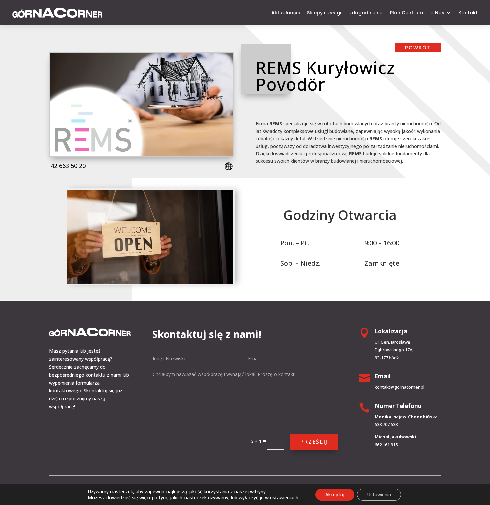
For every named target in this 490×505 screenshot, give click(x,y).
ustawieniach (284, 498)
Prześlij (314, 441)
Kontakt (468, 12)
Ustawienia (379, 494)
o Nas (437, 12)
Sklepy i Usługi (324, 12)
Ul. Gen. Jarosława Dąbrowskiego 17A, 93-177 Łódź (394, 350)
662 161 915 (386, 445)
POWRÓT (418, 47)
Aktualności (285, 12)
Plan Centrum (406, 12)
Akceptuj (334, 494)
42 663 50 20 (68, 166)
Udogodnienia (365, 12)
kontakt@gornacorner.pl (399, 387)
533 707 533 (386, 424)
